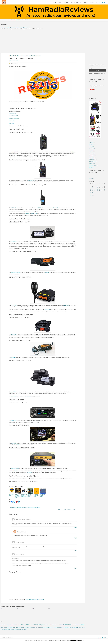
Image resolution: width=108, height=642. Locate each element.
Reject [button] (77, 640)
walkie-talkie (22, 629)
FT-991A (49, 471)
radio (63, 627)
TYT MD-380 (13, 207)
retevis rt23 (71, 627)
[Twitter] (105, 2)
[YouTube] (99, 2)
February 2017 (92, 155)
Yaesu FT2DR (34, 213)
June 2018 (91, 142)
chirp (46, 624)
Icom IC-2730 (47, 309)
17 (92, 189)
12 (97, 187)
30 (90, 192)
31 (92, 192)
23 (90, 190)
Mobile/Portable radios (36, 55)
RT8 (57, 207)
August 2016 (91, 167)
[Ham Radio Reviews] (4, 2)
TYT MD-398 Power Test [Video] (29, 495)
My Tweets (91, 178)
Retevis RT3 (52, 207)
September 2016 (92, 165)
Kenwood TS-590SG (15, 468)
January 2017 (91, 157)
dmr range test (73, 624)
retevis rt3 (67, 627)
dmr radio (68, 624)
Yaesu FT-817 (14, 396)
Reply (75, 527)
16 (90, 189)
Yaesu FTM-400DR (14, 311)
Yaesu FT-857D (14, 334)
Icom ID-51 (27, 213)
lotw (30, 627)
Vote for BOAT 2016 (11, 495)
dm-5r (61, 624)
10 (92, 187)
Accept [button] (73, 640)
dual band (80, 624)
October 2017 (92, 148)
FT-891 (41, 336)
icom (25, 627)
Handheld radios (27, 55)
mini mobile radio (34, 627)
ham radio (10, 627)
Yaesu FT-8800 (66, 305)
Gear (12, 19)
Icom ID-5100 (13, 241)
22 (104, 189)
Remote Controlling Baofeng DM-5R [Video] (17, 496)
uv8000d (15, 629)
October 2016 (92, 163)
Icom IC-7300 (13, 420)
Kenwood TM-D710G (15, 272)
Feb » (93, 195)
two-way (76, 627)
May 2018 (91, 144)
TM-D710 (47, 272)
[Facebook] (101, 2)
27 (99, 190)
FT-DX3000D (29, 472)
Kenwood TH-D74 (14, 152)
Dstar (73, 152)
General (21, 55)
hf (21, 627)
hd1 (20, 627)
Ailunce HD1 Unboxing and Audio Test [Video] (10, 27)
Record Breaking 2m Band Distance (42, 495)
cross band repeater (50, 624)
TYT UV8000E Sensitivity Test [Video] (36, 495)
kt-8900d (27, 627)
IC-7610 (17, 444)
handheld (16, 627)
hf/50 (23, 627)
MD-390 (39, 207)
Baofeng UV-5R (31, 180)
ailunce (8, 624)
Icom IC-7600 (13, 443)
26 (97, 190)
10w (3, 624)
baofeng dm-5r (41, 624)
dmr (64, 625)
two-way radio (81, 627)
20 (99, 189)
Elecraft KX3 (13, 357)
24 (92, 190)
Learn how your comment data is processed (35, 599)
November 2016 (92, 161)
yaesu (25, 629)
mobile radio (40, 627)
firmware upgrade (4, 627)
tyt (84, 627)
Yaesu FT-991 (14, 471)
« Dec (90, 195)
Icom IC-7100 (13, 392)
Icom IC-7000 (28, 396)
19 (97, 189)
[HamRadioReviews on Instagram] (103, 2)
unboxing (6, 629)
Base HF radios (17, 19)
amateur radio (25, 625)
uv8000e (18, 629)
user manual (10, 629)
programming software (51, 627)
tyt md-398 (2, 629)
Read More (81, 640)
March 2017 (91, 153)
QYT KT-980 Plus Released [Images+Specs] (24, 495)
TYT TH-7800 (14, 305)
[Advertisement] (34, 42)
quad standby (59, 627)
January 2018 (91, 146)
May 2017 (91, 151)
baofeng (35, 624)
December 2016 (92, 159)
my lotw (43, 627)
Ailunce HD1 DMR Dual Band (15, 624)
